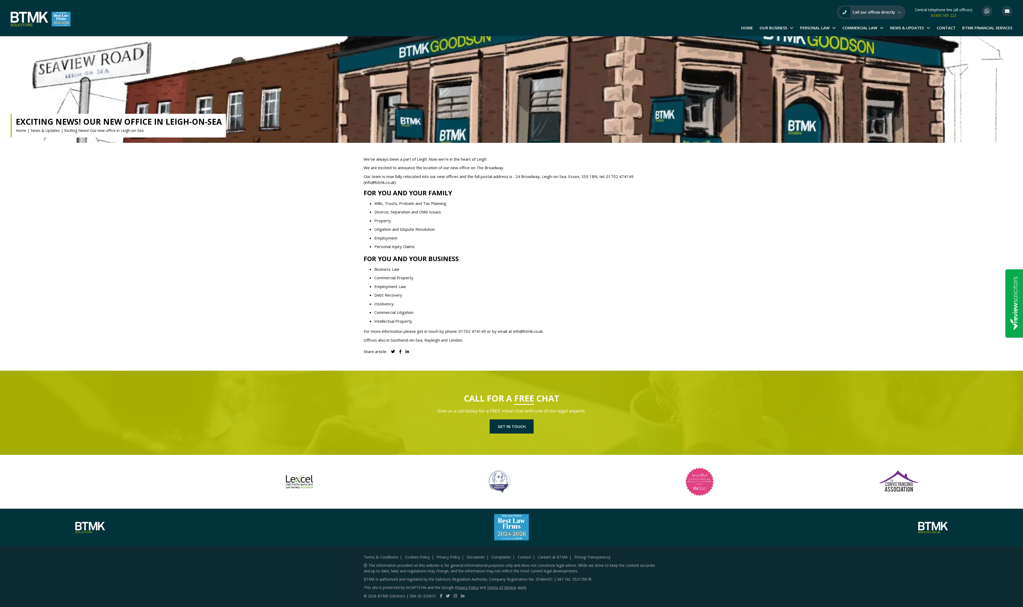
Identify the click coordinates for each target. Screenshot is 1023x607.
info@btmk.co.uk (380, 182)
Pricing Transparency (592, 557)
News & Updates (907, 27)
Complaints (501, 557)
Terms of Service (501, 587)
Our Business (773, 27)
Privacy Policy (448, 557)
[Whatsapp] (987, 11)
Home (747, 27)
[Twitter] (448, 595)
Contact (946, 27)
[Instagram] (455, 595)
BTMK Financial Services (987, 27)
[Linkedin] (407, 351)
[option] (299, 481)
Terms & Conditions (381, 557)
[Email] (1007, 11)
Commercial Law (859, 27)
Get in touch (512, 426)
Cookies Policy (417, 557)
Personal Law (815, 27)
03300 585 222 (943, 15)
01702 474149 (620, 176)
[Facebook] (441, 595)
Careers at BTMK (553, 557)
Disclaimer (476, 557)
